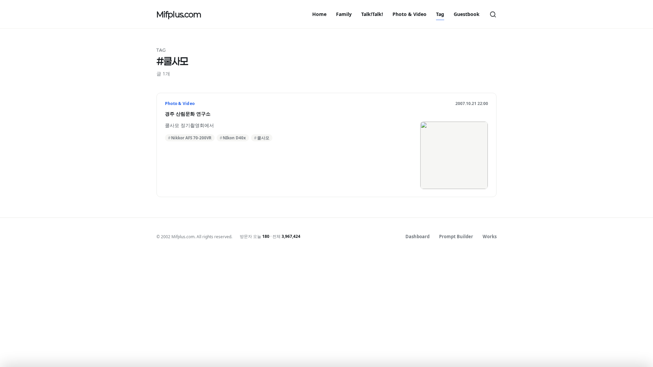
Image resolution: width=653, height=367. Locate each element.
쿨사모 (263, 137)
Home (319, 14)
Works (490, 236)
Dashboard (417, 236)
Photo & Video (409, 14)
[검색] (493, 14)
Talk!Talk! (372, 14)
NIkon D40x (234, 137)
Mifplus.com (178, 14)
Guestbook (467, 14)
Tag (440, 14)
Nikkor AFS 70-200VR (191, 137)
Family (344, 14)
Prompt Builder (456, 236)
